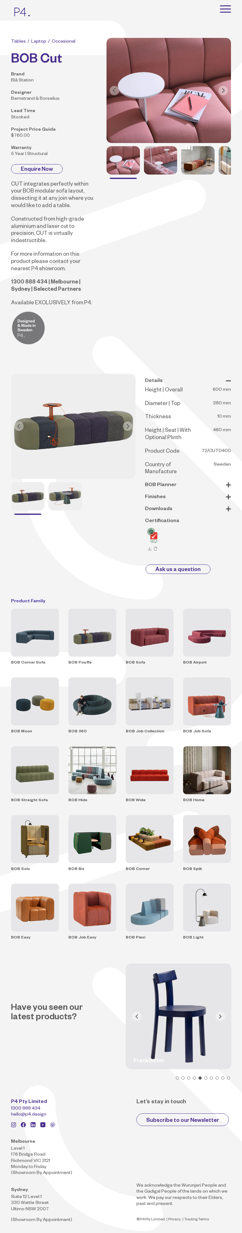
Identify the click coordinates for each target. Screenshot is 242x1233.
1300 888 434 (25, 1108)
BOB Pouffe (80, 663)
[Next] (223, 90)
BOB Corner (138, 869)
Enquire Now (37, 170)
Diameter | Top (162, 404)
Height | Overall (164, 391)
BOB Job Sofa (197, 732)
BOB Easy (21, 938)
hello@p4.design (28, 1114)
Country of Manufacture (161, 469)
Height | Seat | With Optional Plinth (168, 434)
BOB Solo (20, 869)
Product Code (162, 452)
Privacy (174, 1220)
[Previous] (114, 90)
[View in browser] (156, 549)
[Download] (150, 549)
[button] (177, 1078)
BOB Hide (77, 800)
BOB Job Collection (145, 732)
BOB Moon (21, 732)
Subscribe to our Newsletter (182, 1121)
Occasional (63, 42)
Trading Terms (196, 1220)
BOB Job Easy (82, 938)
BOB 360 (77, 732)
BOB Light (193, 938)
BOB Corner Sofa (28, 663)
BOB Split (192, 869)
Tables (18, 42)
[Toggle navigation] (225, 8)
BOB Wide (136, 800)
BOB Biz (76, 869)
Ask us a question (178, 570)
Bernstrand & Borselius (35, 99)
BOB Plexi (135, 938)
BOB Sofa (135, 663)
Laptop (38, 42)
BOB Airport (195, 663)
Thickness (158, 417)
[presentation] (136, 1016)
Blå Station (22, 80)
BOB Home (194, 800)
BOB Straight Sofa (29, 800)
